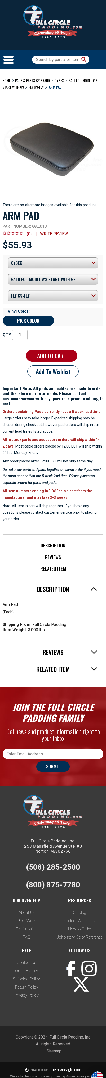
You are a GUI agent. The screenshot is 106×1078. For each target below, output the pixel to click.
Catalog (79, 912)
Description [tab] (53, 589)
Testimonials (27, 929)
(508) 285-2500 (53, 866)
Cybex (59, 80)
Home (7, 80)
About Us (27, 912)
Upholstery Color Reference (79, 937)
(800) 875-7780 (53, 884)
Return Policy (26, 987)
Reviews (53, 557)
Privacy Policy (26, 995)
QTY (7, 334)
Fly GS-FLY (36, 87)
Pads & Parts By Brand (32, 80)
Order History (26, 970)
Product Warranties (79, 920)
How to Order (79, 929)
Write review (54, 233)
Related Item (53, 568)
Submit (53, 766)
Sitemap (54, 1051)
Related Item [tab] (53, 669)
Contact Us (26, 962)
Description (53, 545)
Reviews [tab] (53, 652)
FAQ (26, 937)
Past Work (26, 920)
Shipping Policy (26, 979)
